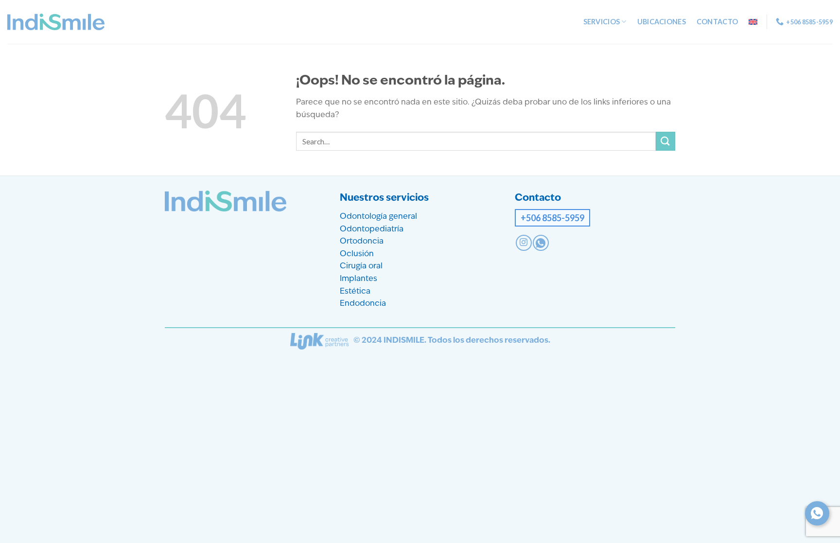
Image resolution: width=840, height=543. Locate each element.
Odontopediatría (371, 229)
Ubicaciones (661, 22)
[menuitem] (753, 22)
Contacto (717, 22)
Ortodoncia (362, 241)
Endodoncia (363, 304)
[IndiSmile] (56, 22)
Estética (355, 292)
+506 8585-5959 (552, 217)
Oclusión (357, 254)
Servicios (601, 22)
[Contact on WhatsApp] (541, 243)
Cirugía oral (361, 266)
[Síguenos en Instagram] (524, 243)
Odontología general (378, 217)
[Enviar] (665, 141)
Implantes (358, 279)
